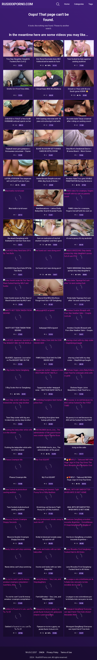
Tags (90, 4)
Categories (79, 4)
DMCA (41, 652)
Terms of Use (66, 652)
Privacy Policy (52, 652)
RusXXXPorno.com (17, 4)
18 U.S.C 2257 (31, 652)
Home (66, 4)
